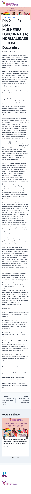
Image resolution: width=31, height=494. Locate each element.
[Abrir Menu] (28, 3)
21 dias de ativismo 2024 (8, 17)
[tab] (12, 457)
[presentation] (15, 427)
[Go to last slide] (4, 437)
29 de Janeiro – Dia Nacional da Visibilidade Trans (24, 400)
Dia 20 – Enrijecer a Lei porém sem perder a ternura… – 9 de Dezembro (8, 400)
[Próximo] (27, 437)
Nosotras (6, 51)
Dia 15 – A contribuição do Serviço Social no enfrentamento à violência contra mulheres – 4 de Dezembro (15, 441)
